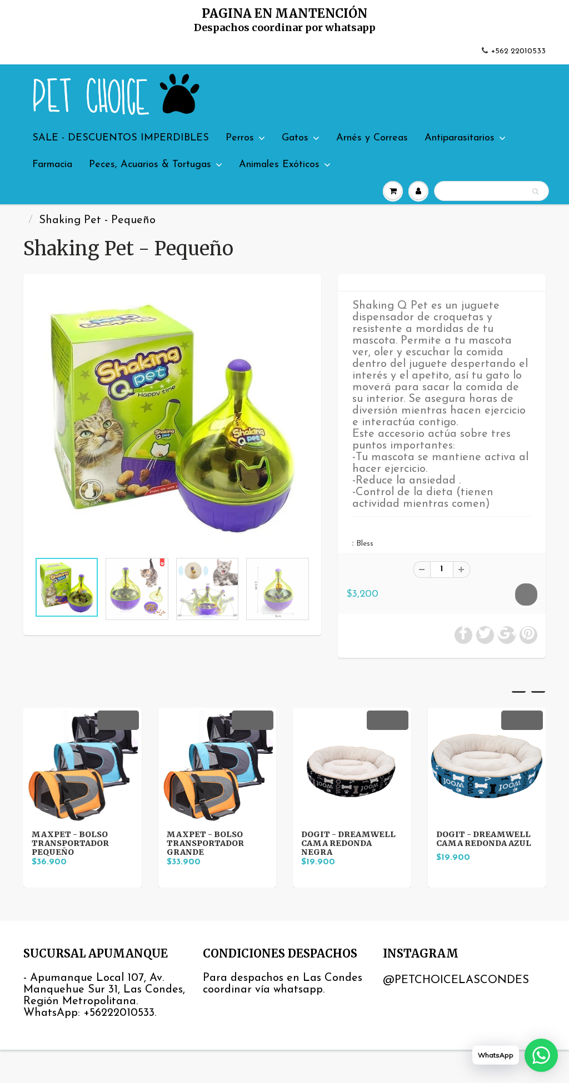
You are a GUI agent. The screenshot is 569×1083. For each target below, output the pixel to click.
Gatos (295, 138)
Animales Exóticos (279, 165)
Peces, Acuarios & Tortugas (150, 165)
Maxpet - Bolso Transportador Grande (205, 843)
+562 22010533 (518, 51)
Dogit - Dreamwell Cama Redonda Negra (348, 843)
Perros (240, 138)
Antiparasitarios (460, 138)
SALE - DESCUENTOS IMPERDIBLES (120, 138)
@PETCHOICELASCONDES (456, 980)
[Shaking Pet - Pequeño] (172, 418)
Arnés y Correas (372, 138)
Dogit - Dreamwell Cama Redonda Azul (483, 838)
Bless (364, 544)
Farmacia (52, 165)
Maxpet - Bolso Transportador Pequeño (70, 843)
